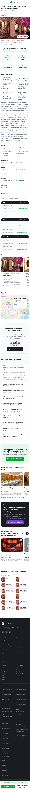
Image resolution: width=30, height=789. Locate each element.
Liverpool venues (5, 741)
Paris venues (4, 765)
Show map (4, 15)
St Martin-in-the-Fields (9, 10)
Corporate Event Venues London (21, 705)
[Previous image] (3, 479)
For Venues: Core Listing (21, 649)
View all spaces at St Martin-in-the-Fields (12, 497)
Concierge (18, 644)
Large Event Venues (20, 711)
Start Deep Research (16, 522)
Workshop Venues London (21, 714)
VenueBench (4, 671)
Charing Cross (4, 42)
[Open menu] (3, 2)
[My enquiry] (27, 2)
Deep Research (19, 640)
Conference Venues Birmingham (20, 732)
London (13, 40)
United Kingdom (5, 40)
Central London (20, 40)
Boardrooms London (20, 702)
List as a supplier (20, 653)
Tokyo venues (4, 770)
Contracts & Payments (7, 644)
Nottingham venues (6, 751)
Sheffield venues (5, 756)
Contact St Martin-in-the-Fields (22, 786)
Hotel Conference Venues (21, 689)
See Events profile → (23, 219)
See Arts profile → (23, 202)
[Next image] (21, 479)
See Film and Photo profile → (21, 236)
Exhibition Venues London (7, 711)
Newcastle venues (5, 748)
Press (3, 675)
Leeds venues (4, 735)
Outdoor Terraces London (7, 716)
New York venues (5, 762)
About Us (4, 667)
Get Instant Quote (9, 786)
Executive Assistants (6, 659)
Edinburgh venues (5, 730)
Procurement (5, 655)
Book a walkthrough (6, 649)
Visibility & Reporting (6, 646)
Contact (3, 677)
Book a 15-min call (16, 349)
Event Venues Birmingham (21, 735)
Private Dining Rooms (6, 697)
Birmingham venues (6, 728)
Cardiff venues (5, 746)
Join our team (19, 667)
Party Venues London (20, 694)
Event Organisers (5, 657)
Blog (3, 669)
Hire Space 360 (5, 640)
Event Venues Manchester (21, 726)
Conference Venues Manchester (20, 723)
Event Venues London (6, 705)
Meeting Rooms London (21, 699)
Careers (3, 673)
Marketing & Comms (6, 661)
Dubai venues (4, 767)
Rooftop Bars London (20, 697)
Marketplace (19, 642)
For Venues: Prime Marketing (20, 646)
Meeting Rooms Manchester (22, 729)
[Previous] (22, 533)
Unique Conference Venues (7, 692)
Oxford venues (5, 753)
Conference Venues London (7, 689)
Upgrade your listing (20, 671)
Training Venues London (7, 702)
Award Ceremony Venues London (21, 708)
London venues (5, 723)
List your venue (19, 651)
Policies (3, 679)
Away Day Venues (5, 699)
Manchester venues (6, 725)
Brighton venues (5, 743)
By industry (4, 647)
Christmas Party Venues (21, 692)
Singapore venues (5, 773)
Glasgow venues (5, 738)
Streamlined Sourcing (6, 642)
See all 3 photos (24, 36)
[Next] (27, 533)
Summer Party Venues (6, 694)
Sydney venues (5, 775)
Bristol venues (5, 733)
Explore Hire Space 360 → (15, 458)
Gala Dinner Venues (6, 708)
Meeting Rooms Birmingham (22, 737)
